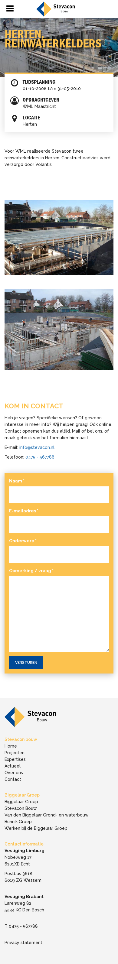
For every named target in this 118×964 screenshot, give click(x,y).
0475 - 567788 (39, 457)
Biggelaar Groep (21, 801)
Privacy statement (23, 942)
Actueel (13, 766)
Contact (13, 779)
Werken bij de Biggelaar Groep (36, 828)
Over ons (14, 772)
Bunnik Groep (18, 821)
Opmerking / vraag (31, 570)
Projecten (15, 752)
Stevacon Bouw (21, 808)
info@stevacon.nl (36, 447)
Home (11, 746)
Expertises (15, 759)
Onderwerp (23, 540)
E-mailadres (23, 510)
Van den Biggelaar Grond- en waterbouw (47, 815)
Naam (17, 481)
